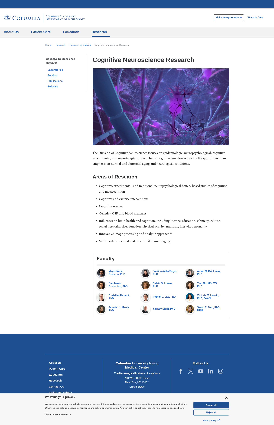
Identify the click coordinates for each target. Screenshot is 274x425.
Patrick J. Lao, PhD (164, 296)
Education (56, 374)
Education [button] (71, 32)
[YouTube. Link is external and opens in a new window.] (200, 371)
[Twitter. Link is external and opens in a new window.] (190, 371)
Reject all (211, 412)
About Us (55, 362)
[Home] (44, 17)
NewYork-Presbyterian (137, 344)
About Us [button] (11, 32)
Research (60, 45)
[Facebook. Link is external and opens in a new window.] (180, 371)
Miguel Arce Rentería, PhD (117, 272)
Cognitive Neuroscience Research (60, 61)
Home (48, 45)
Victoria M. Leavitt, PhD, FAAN (208, 297)
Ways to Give (255, 17)
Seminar (53, 75)
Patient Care (57, 368)
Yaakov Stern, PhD (164, 308)
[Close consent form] (226, 397)
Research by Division (80, 45)
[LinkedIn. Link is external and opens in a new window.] (210, 371)
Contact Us (56, 386)
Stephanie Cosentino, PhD (118, 284)
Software (53, 86)
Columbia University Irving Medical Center (137, 4)
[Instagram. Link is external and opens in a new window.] (220, 371)
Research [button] (99, 32)
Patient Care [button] (41, 32)
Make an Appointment (229, 17)
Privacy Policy (210, 420)
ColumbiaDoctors (182, 343)
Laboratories (55, 70)
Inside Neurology (61, 392)
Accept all (211, 405)
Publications (55, 81)
